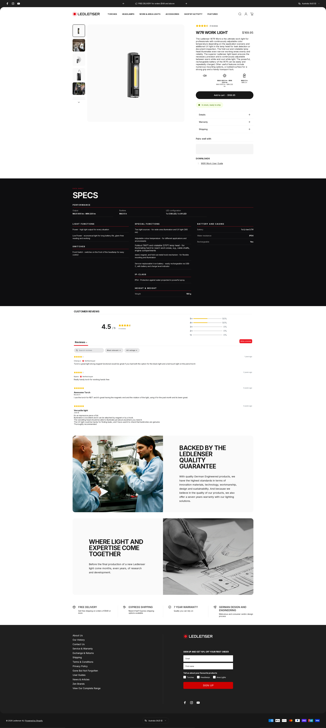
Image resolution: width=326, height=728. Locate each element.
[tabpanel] (163, 388)
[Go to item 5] (79, 88)
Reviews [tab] (81, 342)
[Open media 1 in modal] (135, 73)
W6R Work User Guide (212, 163)
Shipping (77, 657)
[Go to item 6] (79, 103)
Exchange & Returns (83, 653)
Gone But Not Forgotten (85, 670)
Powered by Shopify (34, 720)
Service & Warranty (83, 648)
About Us (78, 635)
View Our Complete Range (86, 688)
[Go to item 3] (79, 59)
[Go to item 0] (79, 30)
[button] (208, 318)
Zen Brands (79, 683)
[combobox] (309, 3)
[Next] (186, 3)
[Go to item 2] (79, 45)
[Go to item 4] (79, 74)
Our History (79, 639)
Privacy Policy (80, 666)
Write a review (245, 341)
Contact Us (79, 644)
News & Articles (81, 679)
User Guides (79, 675)
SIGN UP (208, 685)
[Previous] (123, 3)
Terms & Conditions (83, 662)
